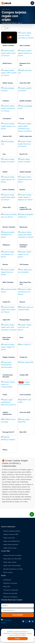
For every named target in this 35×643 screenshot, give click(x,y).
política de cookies (20, 635)
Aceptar (17, 638)
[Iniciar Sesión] (32, 3)
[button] (7, 28)
